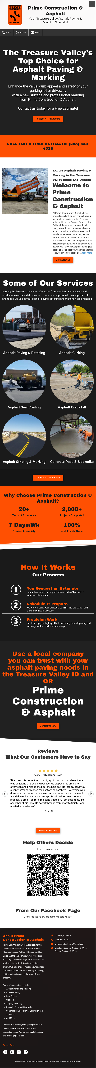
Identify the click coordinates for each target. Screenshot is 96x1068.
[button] (91, 794)
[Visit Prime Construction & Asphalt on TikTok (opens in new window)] (26, 1052)
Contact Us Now (48, 726)
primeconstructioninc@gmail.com (69, 944)
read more (87, 253)
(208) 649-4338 (61, 940)
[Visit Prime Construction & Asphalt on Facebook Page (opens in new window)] (5, 1052)
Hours (22, 32)
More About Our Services (48, 477)
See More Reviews (48, 830)
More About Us (63, 259)
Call (8, 32)
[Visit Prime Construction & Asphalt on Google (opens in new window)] (12, 1052)
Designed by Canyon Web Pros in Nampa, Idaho (67, 1061)
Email (37, 32)
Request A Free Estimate (48, 118)
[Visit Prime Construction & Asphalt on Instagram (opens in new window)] (19, 1052)
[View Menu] (92, 4)
